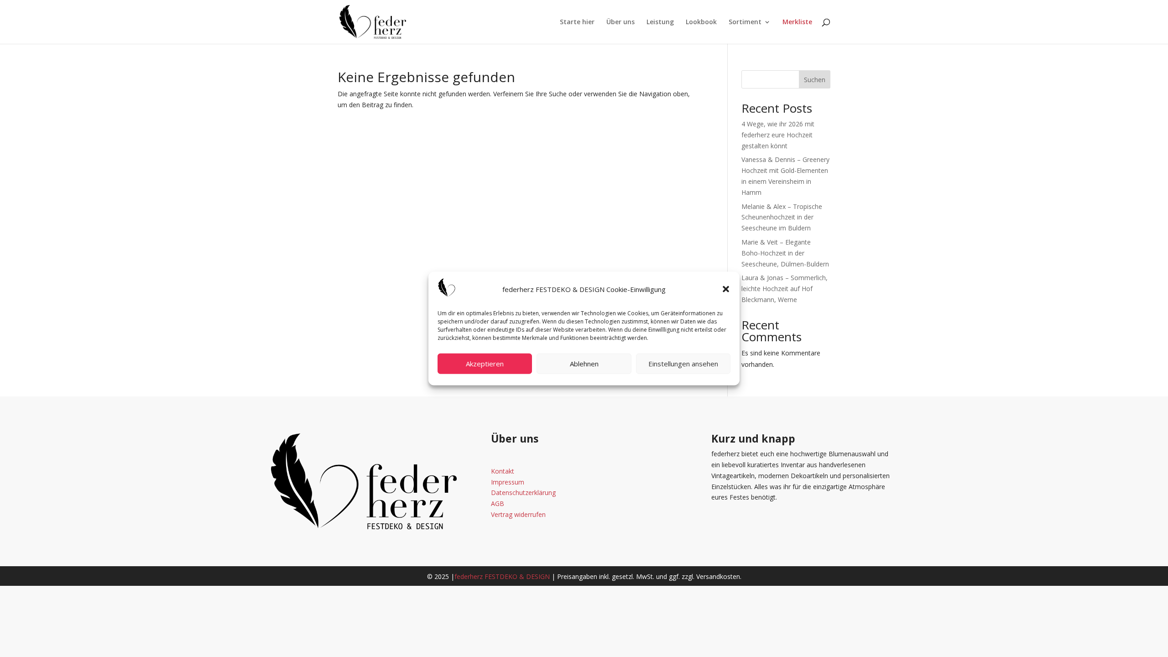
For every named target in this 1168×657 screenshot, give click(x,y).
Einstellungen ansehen (683, 363)
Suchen (814, 79)
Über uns (620, 22)
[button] (725, 289)
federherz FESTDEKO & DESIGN (502, 576)
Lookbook (701, 22)
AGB (497, 503)
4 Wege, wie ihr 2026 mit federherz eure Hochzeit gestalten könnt (777, 135)
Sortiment (745, 22)
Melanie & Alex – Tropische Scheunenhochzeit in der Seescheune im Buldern (781, 217)
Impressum (507, 482)
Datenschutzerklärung (523, 492)
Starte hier (577, 22)
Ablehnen (584, 363)
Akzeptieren (485, 363)
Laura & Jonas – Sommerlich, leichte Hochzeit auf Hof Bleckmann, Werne (784, 288)
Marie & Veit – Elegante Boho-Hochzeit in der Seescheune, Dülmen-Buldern (785, 253)
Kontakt (502, 471)
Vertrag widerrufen (518, 514)
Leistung (660, 22)
